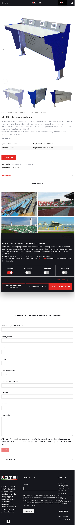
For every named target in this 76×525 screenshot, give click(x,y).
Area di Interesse (8, 370)
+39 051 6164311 (64, 519)
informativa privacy (18, 439)
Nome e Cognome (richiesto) (12, 325)
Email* (25, 485)
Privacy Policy (63, 486)
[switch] (28, 272)
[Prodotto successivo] (72, 112)
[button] (3, 49)
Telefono (4, 348)
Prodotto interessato (9, 381)
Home (3, 112)
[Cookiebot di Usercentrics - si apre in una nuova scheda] (63, 236)
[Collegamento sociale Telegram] (18, 168)
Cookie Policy (63, 488)
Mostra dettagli (62, 280)
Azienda (4, 393)
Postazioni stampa (22, 112)
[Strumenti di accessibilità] (8, 521)
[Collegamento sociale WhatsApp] (16, 168)
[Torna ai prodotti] (69, 112)
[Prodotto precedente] (67, 112)
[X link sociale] (13, 168)
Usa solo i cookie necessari (13, 287)
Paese (3, 359)
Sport (10, 112)
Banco (43, 112)
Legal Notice (63, 483)
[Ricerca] (72, 3)
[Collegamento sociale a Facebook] (11, 168)
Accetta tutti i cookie (60, 287)
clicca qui (42, 259)
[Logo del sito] (37, 3)
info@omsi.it (63, 517)
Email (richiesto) (7, 337)
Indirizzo (4, 404)
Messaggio (5, 415)
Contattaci (8, 157)
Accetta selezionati (37, 287)
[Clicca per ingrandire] (5, 81)
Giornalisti (35, 112)
